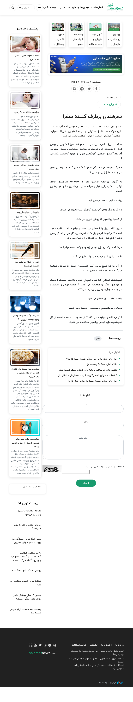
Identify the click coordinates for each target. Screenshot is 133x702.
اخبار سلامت (97, 7)
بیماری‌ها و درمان (80, 7)
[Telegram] (82, 88)
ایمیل (86, 421)
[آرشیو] (31, 645)
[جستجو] (12, 7)
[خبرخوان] (36, 645)
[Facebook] (96, 88)
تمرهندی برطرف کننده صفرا (92, 116)
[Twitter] (89, 88)
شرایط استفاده (79, 645)
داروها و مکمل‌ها (49, 7)
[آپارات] (55, 645)
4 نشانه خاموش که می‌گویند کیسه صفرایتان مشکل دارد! (87, 375)
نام (86, 404)
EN (39, 7)
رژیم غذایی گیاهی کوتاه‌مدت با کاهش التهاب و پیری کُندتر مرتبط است (26, 556)
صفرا (98, 338)
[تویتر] (40, 645)
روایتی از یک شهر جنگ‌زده (26, 570)
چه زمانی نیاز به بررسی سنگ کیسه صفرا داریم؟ (91, 359)
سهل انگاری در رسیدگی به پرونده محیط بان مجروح (26, 540)
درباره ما (119, 645)
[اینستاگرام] (45, 645)
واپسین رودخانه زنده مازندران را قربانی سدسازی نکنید (114, 46)
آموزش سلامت (109, 104)
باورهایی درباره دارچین (28, 212)
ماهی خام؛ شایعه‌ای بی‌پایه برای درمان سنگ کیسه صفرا (88, 370)
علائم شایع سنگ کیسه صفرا (102, 364)
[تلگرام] (50, 645)
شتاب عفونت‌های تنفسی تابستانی (26, 57)
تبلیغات (93, 645)
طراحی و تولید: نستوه (107, 682)
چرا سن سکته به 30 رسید (26, 112)
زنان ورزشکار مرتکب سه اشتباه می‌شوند (27, 263)
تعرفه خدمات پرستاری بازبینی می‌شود (29, 512)
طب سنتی (65, 7)
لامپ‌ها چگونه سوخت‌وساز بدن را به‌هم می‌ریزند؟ (26, 317)
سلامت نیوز (115, 7)
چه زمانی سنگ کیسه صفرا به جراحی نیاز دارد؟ (92, 381)
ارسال (86, 483)
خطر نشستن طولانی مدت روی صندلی (26, 167)
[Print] (74, 88)
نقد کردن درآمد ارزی (32, 486)
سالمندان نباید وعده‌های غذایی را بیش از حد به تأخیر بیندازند (25, 443)
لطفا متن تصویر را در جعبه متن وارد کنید (105, 466)
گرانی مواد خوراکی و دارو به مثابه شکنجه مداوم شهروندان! (95, 46)
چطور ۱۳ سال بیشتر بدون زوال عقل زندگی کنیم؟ (27, 596)
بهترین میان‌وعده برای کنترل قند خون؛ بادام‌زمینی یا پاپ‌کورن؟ (25, 373)
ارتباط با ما (106, 645)
